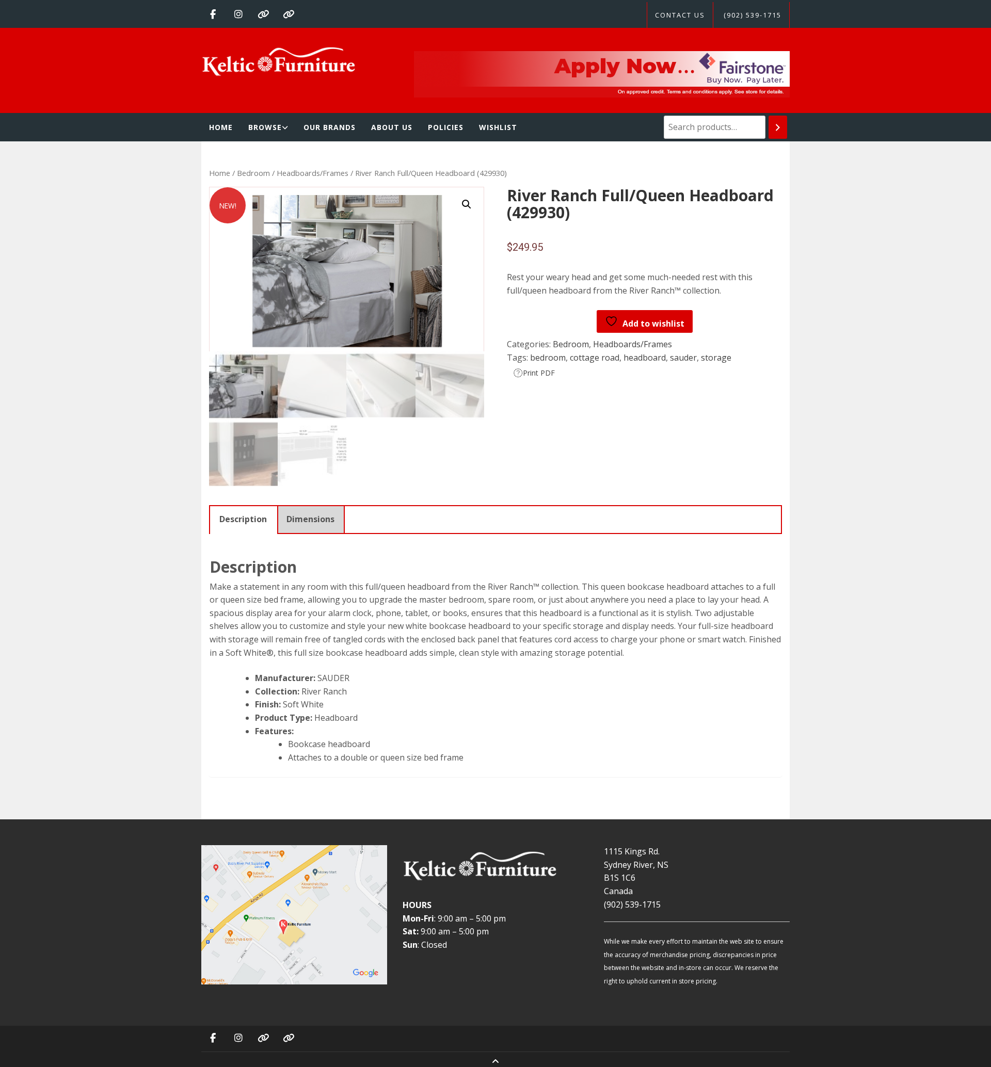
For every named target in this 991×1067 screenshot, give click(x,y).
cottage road (594, 357)
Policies (445, 127)
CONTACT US (680, 15)
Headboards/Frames (312, 173)
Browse (265, 127)
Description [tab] (243, 519)
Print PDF (539, 373)
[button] (466, 204)
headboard (645, 357)
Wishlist (498, 127)
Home (221, 127)
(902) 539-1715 (752, 15)
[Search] (778, 127)
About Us (391, 127)
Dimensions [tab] (310, 519)
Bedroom (253, 173)
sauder (683, 357)
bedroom (548, 357)
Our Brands (329, 127)
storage (716, 357)
